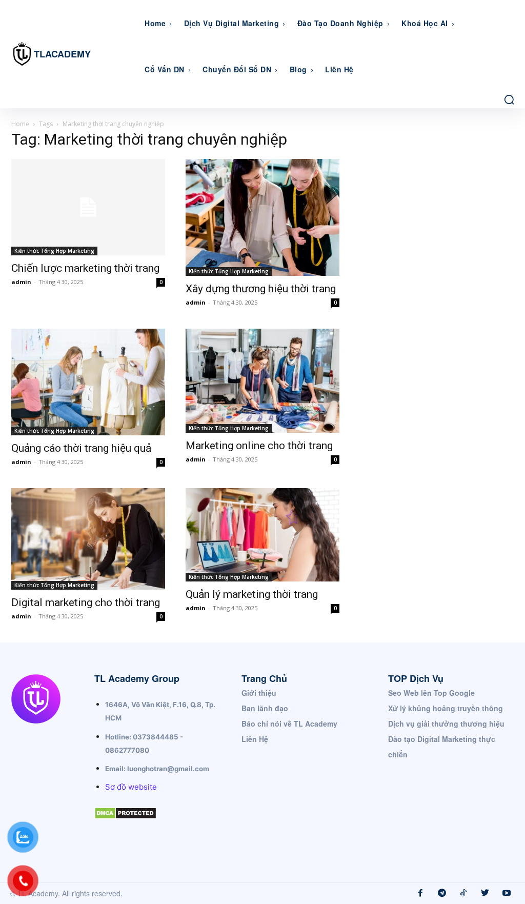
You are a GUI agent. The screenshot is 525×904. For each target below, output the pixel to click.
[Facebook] (420, 893)
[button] (509, 99)
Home (20, 123)
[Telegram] (442, 893)
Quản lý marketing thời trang (252, 594)
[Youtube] (506, 893)
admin (21, 282)
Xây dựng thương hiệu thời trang (261, 289)
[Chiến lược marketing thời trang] (88, 207)
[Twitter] (485, 893)
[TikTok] (463, 893)
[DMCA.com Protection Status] (125, 827)
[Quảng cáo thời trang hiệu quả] (88, 382)
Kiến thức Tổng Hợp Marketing (54, 250)
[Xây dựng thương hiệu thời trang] (262, 217)
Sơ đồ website (131, 787)
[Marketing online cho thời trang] (262, 381)
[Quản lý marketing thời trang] (262, 535)
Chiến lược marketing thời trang (85, 268)
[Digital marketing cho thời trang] (88, 539)
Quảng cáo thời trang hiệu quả (81, 448)
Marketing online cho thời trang (259, 445)
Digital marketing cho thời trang (85, 602)
